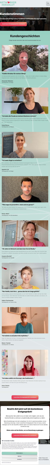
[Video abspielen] (25, 58)
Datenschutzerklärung (6, 462)
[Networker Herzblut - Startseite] (8, 4)
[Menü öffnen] (48, 3)
